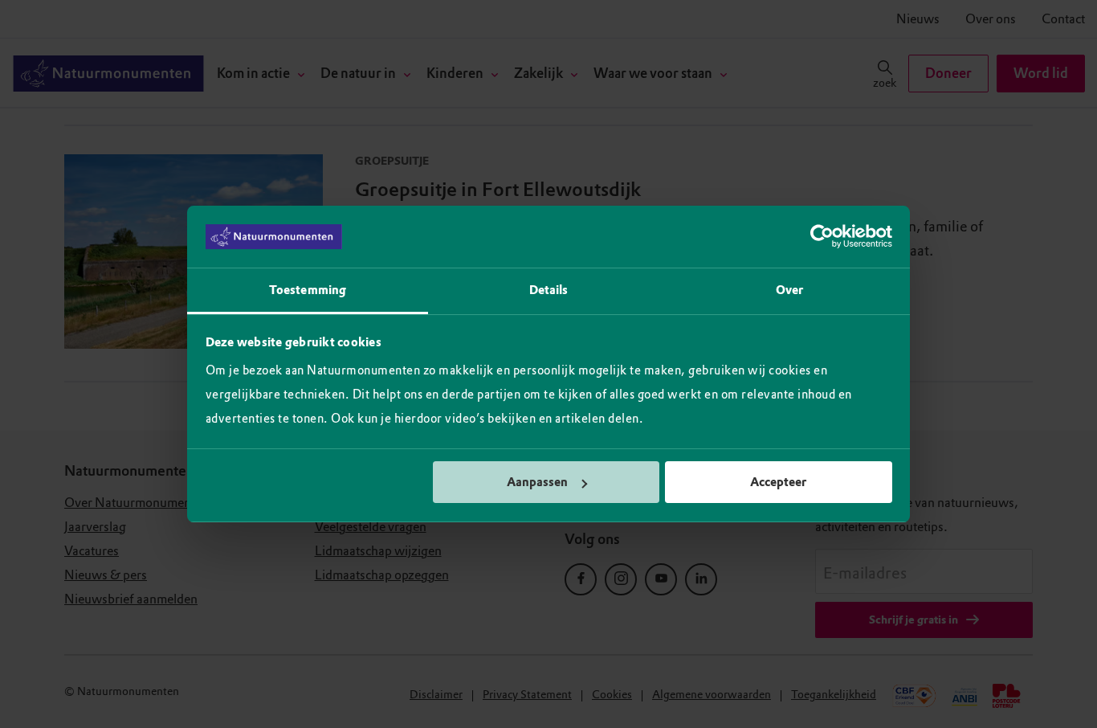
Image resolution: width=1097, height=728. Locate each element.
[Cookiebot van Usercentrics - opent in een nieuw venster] (822, 237)
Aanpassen (537, 482)
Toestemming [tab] (307, 290)
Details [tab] (549, 290)
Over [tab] (789, 290)
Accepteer (778, 482)
